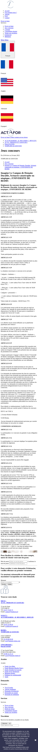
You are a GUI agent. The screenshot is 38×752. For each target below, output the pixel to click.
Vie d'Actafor (9, 687)
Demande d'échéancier (12, 691)
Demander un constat (11, 693)
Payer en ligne (5, 21)
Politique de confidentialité (13, 675)
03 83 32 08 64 (8, 624)
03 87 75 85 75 (8, 610)
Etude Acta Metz (10, 666)
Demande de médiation (12, 694)
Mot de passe (5, 561)
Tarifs (6, 677)
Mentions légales (10, 673)
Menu (2, 40)
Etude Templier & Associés (13, 670)
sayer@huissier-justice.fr (12, 655)
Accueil (7, 11)
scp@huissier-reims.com (12, 641)
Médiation (8, 36)
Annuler (4, 584)
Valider (10, 584)
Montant (3, 580)
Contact (7, 18)
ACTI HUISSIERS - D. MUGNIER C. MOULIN (20, 140)
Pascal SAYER (10, 144)
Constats (7, 29)
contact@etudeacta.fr (11, 612)
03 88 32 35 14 (8, 654)
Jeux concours (9, 28)
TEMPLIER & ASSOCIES (13, 146)
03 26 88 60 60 (8, 639)
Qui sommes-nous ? (11, 12)
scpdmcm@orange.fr (11, 626)
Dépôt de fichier (10, 709)
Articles (7, 14)
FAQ (6, 16)
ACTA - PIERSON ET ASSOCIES (16, 142)
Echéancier (8, 35)
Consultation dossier (11, 31)
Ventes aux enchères (11, 33)
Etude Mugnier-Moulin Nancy (14, 668)
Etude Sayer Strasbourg (12, 671)
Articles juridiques (10, 689)
